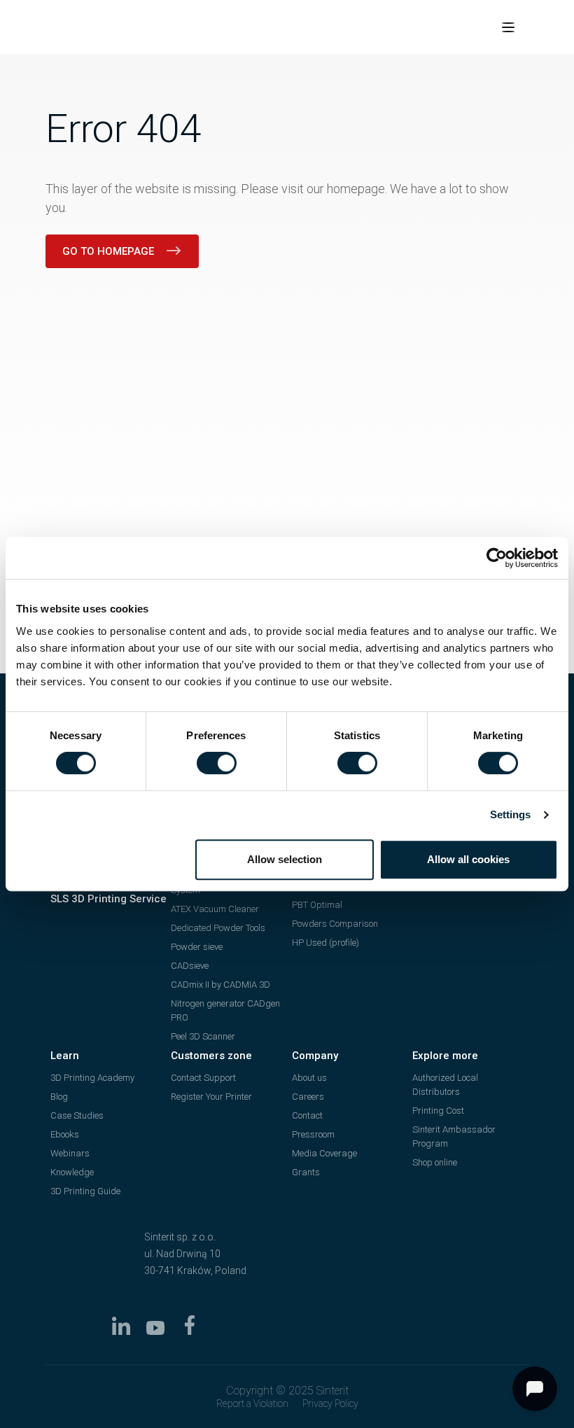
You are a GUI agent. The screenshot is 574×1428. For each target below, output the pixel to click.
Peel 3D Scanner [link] (203, 1036)
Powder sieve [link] (197, 946)
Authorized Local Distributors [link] (445, 1084)
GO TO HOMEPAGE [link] (108, 251)
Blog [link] (59, 1096)
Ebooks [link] (64, 1134)
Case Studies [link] (77, 1115)
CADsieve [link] (190, 965)
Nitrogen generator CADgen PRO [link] (225, 1010)
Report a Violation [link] (252, 1403)
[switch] (217, 763)
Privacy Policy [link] (330, 1403)
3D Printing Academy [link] (92, 1077)
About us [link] (309, 1077)
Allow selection (284, 859)
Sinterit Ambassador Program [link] (454, 1136)
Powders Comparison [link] (335, 923)
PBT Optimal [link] (317, 904)
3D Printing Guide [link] (85, 1191)
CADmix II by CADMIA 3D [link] (220, 984)
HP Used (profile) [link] (325, 942)
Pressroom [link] (313, 1134)
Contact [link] (307, 1115)
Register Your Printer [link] (211, 1096)
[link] (496, 557)
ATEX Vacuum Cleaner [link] (215, 909)
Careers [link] (308, 1096)
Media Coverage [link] (324, 1153)
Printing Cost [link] (438, 1110)
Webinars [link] (70, 1153)
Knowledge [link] (72, 1172)
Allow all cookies (468, 859)
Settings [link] (510, 814)
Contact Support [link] (203, 1077)
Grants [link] (306, 1172)
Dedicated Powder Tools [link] (218, 928)
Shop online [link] (434, 1162)
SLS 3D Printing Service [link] (108, 898)
